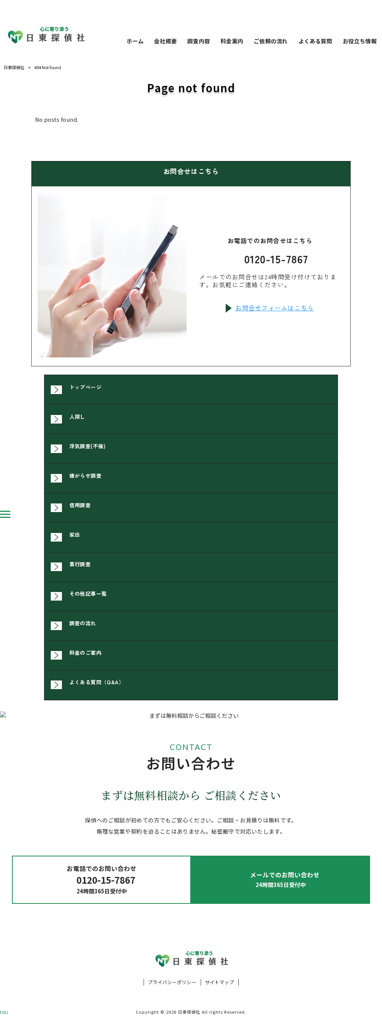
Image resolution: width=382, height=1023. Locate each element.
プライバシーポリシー (172, 982)
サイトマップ (219, 982)
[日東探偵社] (45, 35)
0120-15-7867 (276, 258)
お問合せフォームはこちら (274, 308)
